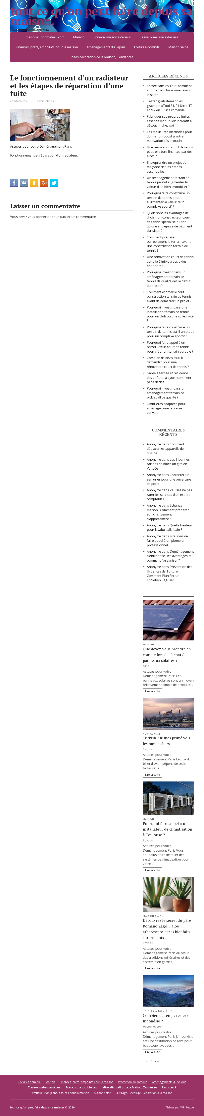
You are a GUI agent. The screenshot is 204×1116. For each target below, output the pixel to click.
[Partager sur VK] (24, 183)
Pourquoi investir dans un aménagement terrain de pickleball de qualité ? (166, 392)
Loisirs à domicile (147, 47)
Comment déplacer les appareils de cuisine (165, 448)
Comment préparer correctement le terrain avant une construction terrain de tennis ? (169, 244)
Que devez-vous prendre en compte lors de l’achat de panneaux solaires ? (167, 654)
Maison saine (178, 47)
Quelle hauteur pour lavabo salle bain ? (169, 527)
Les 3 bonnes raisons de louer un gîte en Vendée (168, 464)
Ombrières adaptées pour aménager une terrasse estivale (166, 408)
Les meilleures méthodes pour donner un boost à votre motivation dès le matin (169, 136)
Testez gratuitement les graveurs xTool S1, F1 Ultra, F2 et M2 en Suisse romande (169, 105)
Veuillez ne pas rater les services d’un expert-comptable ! (169, 494)
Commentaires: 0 (46, 101)
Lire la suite (152, 691)
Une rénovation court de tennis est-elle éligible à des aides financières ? (170, 261)
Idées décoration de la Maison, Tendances (102, 57)
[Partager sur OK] (34, 183)
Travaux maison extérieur (44, 1087)
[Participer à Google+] (44, 183)
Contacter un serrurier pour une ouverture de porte (169, 479)
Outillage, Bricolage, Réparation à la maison (144, 1093)
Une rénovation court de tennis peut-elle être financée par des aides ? (170, 151)
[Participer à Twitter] (54, 183)
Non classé (152, 733)
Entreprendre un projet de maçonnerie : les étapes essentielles (166, 167)
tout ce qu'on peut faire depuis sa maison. (101, 16)
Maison (148, 644)
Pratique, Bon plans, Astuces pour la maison (60, 1093)
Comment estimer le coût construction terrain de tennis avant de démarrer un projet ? (169, 296)
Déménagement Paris (55, 146)
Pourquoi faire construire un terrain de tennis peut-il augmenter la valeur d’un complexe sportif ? (168, 200)
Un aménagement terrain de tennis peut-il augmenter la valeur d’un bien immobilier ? (168, 182)
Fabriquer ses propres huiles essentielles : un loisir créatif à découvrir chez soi (169, 121)
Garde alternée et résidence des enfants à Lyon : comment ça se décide (169, 377)
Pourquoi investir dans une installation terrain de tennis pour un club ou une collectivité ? (170, 314)
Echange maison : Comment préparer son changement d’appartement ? (168, 512)
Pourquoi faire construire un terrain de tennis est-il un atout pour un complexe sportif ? (170, 331)
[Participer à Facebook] (14, 183)
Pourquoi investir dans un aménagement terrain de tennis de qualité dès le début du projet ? (168, 279)
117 (153, 1061)
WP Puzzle (187, 1107)
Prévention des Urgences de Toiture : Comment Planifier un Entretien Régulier (169, 573)
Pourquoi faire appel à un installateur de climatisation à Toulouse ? (167, 829)
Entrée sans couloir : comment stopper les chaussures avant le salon (169, 90)
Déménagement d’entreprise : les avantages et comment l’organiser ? (170, 556)
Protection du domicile (132, 1082)
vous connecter (39, 217)
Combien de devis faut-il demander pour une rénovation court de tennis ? (168, 362)
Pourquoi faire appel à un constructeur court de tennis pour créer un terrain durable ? (170, 347)
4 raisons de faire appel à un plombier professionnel (167, 540)
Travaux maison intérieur (82, 1087)
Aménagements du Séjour (106, 47)
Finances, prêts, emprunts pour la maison (47, 47)
